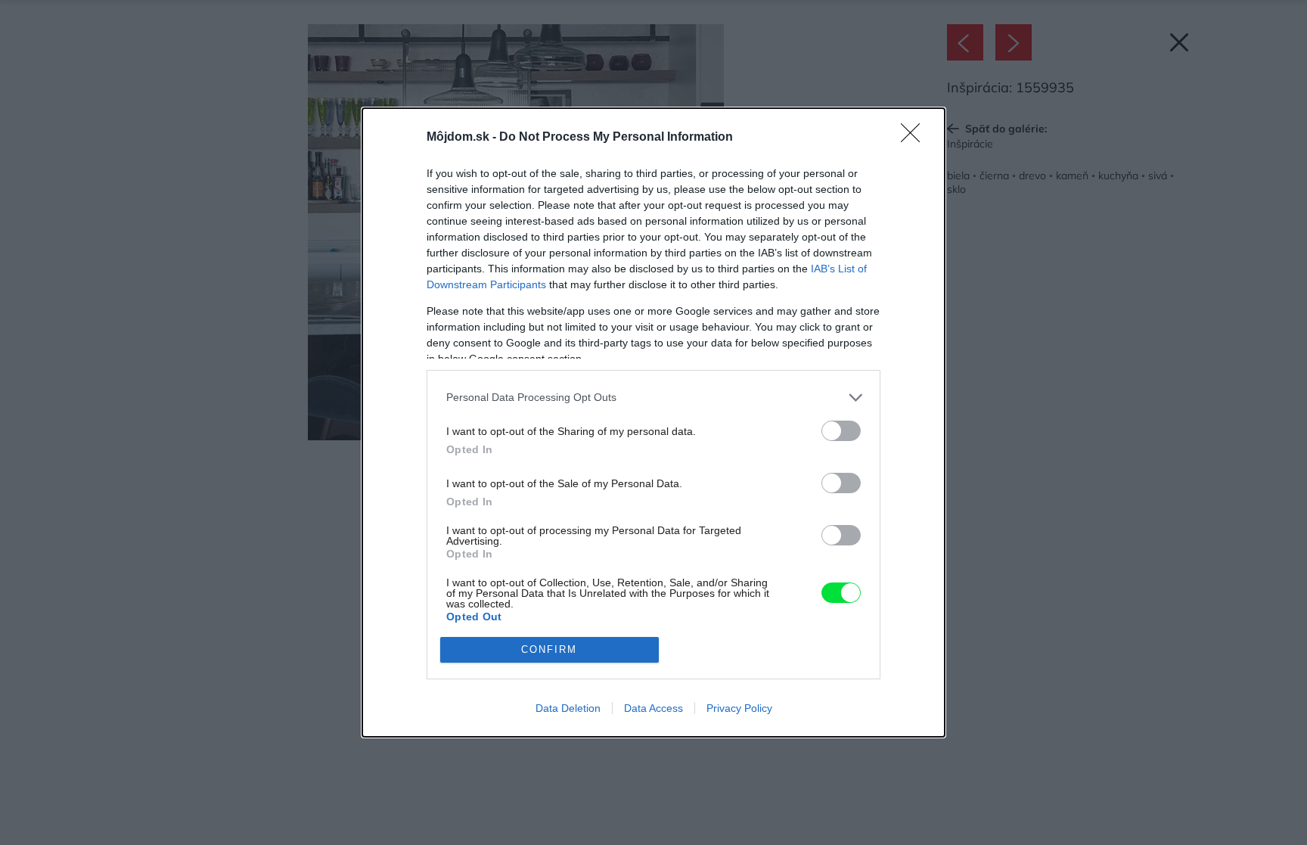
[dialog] (653, 422)
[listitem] (653, 397)
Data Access (653, 708)
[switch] (841, 431)
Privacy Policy (739, 708)
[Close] (915, 137)
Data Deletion (568, 708)
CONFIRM (549, 649)
